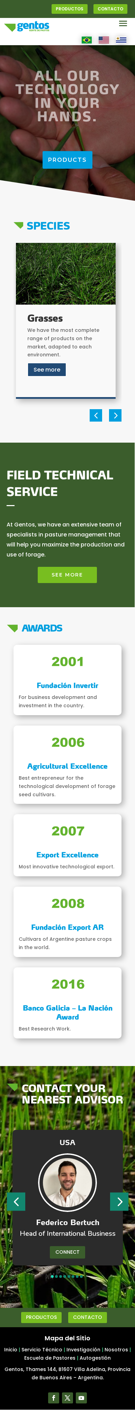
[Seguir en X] (67, 1397)
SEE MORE (67, 575)
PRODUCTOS (69, 9)
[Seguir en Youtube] (81, 1397)
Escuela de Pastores (49, 1357)
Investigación (83, 1349)
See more (47, 370)
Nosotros (116, 1349)
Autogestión (95, 1357)
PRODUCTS (67, 160)
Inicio (10, 1349)
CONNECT (67, 1252)
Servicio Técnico (41, 1349)
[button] (96, 415)
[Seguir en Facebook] (53, 1397)
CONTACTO (110, 9)
